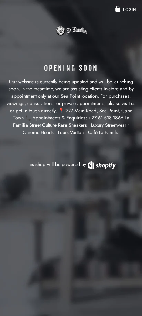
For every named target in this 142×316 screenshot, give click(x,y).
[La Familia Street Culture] (71, 30)
